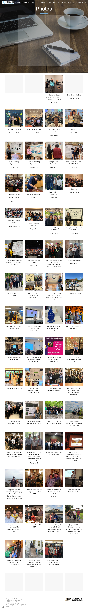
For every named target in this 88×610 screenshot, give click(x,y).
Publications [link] (65, 2)
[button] (86, 2)
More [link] (79, 2)
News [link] (49, 2)
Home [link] (43, 2)
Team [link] (73, 2)
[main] (44, 9)
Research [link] (56, 2)
